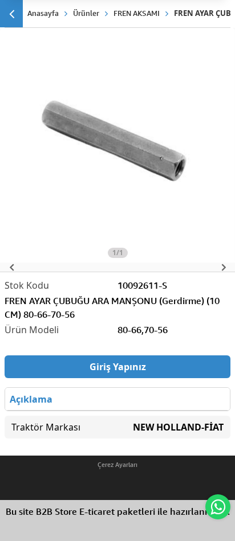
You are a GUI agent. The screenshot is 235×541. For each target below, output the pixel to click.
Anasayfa (43, 13)
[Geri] (11, 13)
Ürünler (86, 13)
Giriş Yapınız (118, 366)
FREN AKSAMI (137, 13)
